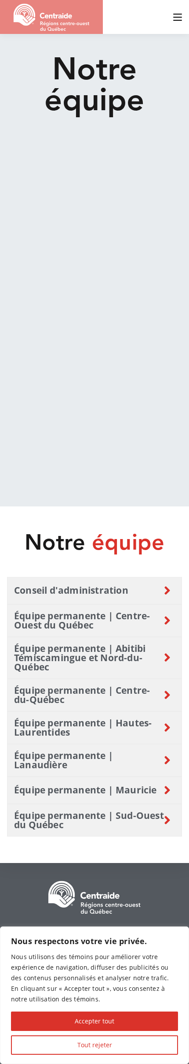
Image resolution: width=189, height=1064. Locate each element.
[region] (94, 995)
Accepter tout (94, 1021)
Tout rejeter (94, 1045)
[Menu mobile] (177, 17)
